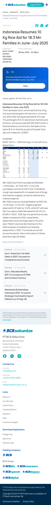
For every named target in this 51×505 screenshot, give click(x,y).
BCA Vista (24, 12)
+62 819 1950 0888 (11, 377)
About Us (6, 397)
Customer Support (10, 422)
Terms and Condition (11, 501)
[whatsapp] (42, 25)
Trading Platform (9, 409)
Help (4, 418)
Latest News (8, 405)
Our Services (8, 401)
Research (14, 12)
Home (5, 12)
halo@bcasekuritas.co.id (15, 384)
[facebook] (36, 25)
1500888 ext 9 (9, 370)
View (25, 85)
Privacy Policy (28, 501)
